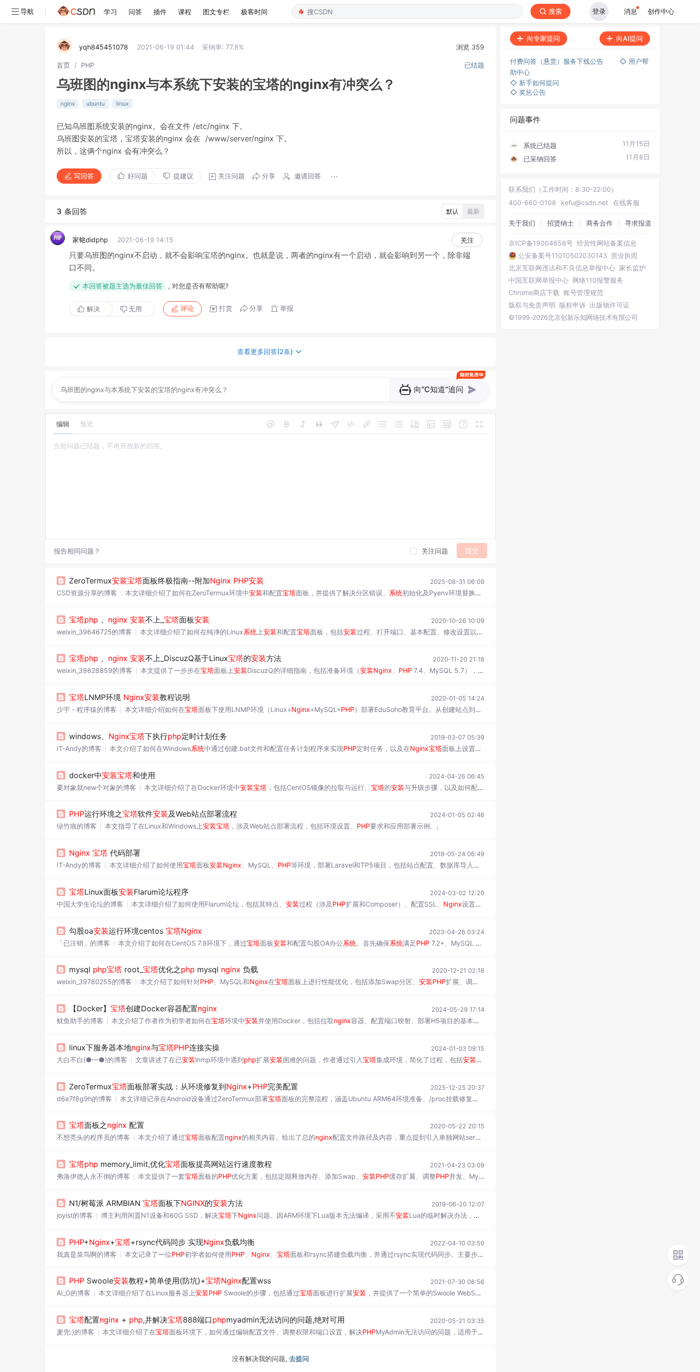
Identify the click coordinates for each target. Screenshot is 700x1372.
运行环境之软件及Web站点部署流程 (153, 814)
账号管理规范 (583, 292)
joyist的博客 (75, 1215)
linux (122, 103)
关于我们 (522, 223)
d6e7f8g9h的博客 (84, 1099)
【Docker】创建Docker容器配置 (143, 1008)
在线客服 (626, 202)
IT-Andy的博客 (79, 748)
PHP (87, 65)
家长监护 (632, 268)
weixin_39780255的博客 (94, 981)
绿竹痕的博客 (77, 826)
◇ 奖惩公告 (528, 92)
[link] (63, 65)
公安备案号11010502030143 (562, 255)
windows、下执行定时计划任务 (148, 736)
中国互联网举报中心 (539, 280)
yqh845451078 (103, 47)
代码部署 (104, 853)
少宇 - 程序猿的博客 (87, 709)
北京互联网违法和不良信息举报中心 (562, 268)
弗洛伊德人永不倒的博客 (93, 1176)
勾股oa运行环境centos (135, 931)
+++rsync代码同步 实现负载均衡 (162, 1242)
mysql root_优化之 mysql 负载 (163, 969)
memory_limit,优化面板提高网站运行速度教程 (170, 1164)
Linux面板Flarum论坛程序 (129, 892)
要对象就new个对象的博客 (96, 787)
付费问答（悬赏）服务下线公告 (557, 61)
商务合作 (599, 223)
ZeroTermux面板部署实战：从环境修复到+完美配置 (183, 1086)
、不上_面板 (139, 619)
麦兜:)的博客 (75, 1332)
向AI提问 (629, 38)
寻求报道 (638, 223)
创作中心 (661, 11)
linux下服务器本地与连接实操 (144, 1047)
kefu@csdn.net (584, 202)
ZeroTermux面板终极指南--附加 (166, 580)
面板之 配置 (106, 1125)
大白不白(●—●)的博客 (92, 1060)
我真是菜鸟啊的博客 (87, 1254)
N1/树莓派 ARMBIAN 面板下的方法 (156, 1203)
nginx (67, 103)
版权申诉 (572, 305)
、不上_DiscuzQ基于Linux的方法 (175, 658)
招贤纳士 (560, 223)
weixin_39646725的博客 (94, 632)
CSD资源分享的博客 (87, 593)
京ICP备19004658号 (541, 243)
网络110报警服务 (597, 280)
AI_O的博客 (73, 1293)
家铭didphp (90, 240)
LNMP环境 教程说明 (129, 697)
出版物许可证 (610, 305)
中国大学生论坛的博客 (90, 904)
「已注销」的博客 (83, 943)
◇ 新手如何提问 (534, 83)
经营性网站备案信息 (607, 243)
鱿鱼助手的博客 (80, 1021)
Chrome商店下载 (534, 292)
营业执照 (624, 255)
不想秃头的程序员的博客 (93, 1137)
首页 (63, 65)
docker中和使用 (112, 775)
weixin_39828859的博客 (94, 670)
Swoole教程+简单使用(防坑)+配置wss (170, 1280)
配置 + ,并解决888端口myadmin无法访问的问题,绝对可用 (207, 1319)
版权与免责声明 (532, 305)
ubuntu (95, 103)
